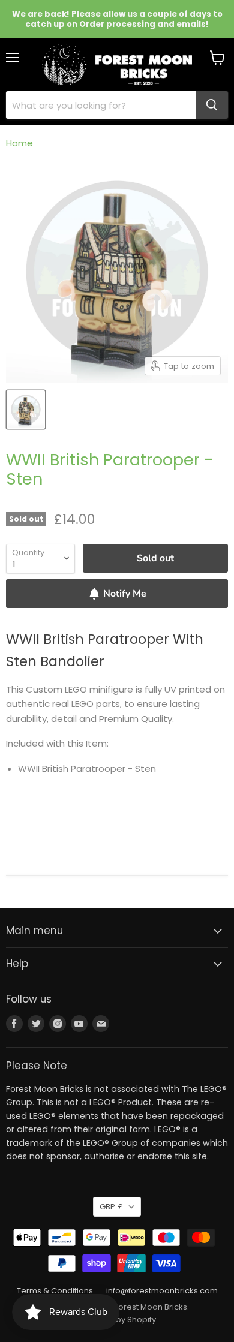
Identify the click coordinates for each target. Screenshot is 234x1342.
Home (19, 143)
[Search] (212, 105)
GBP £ (111, 1206)
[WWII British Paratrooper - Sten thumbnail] (26, 409)
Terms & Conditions (55, 1290)
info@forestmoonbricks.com (162, 1290)
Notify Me (124, 593)
